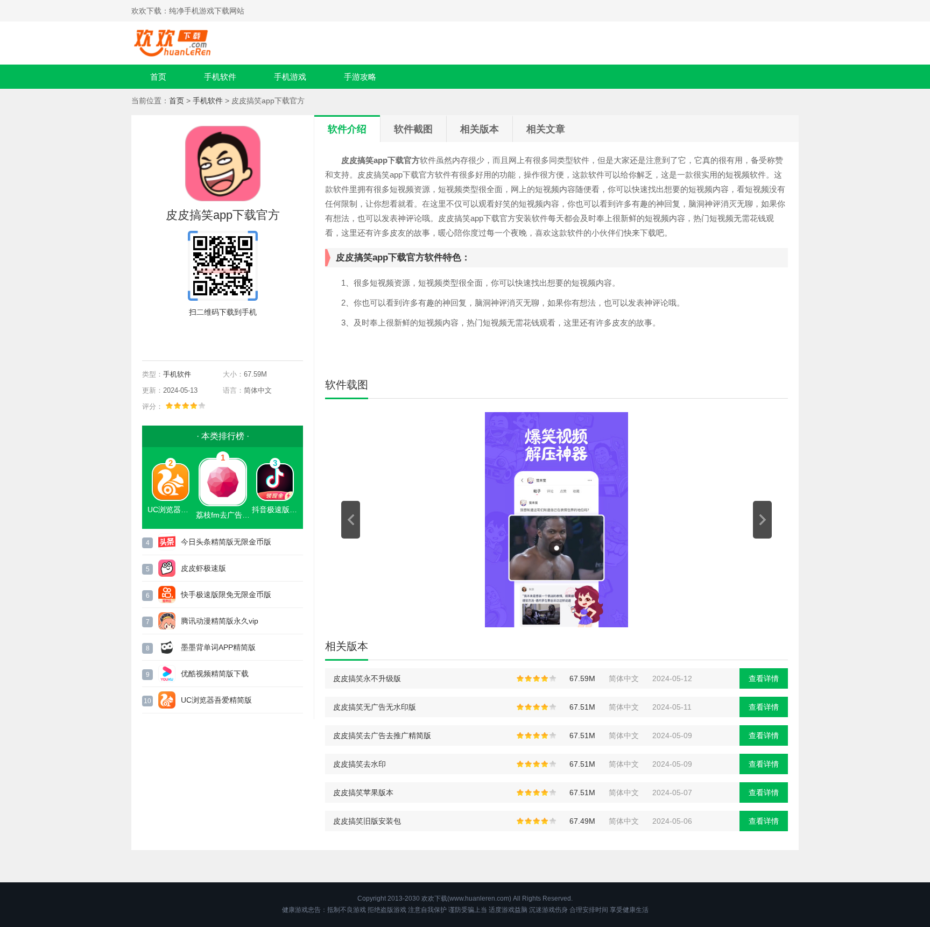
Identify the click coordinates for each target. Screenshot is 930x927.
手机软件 (220, 76)
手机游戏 (290, 76)
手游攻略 (360, 76)
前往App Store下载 (231, 336)
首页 (158, 76)
